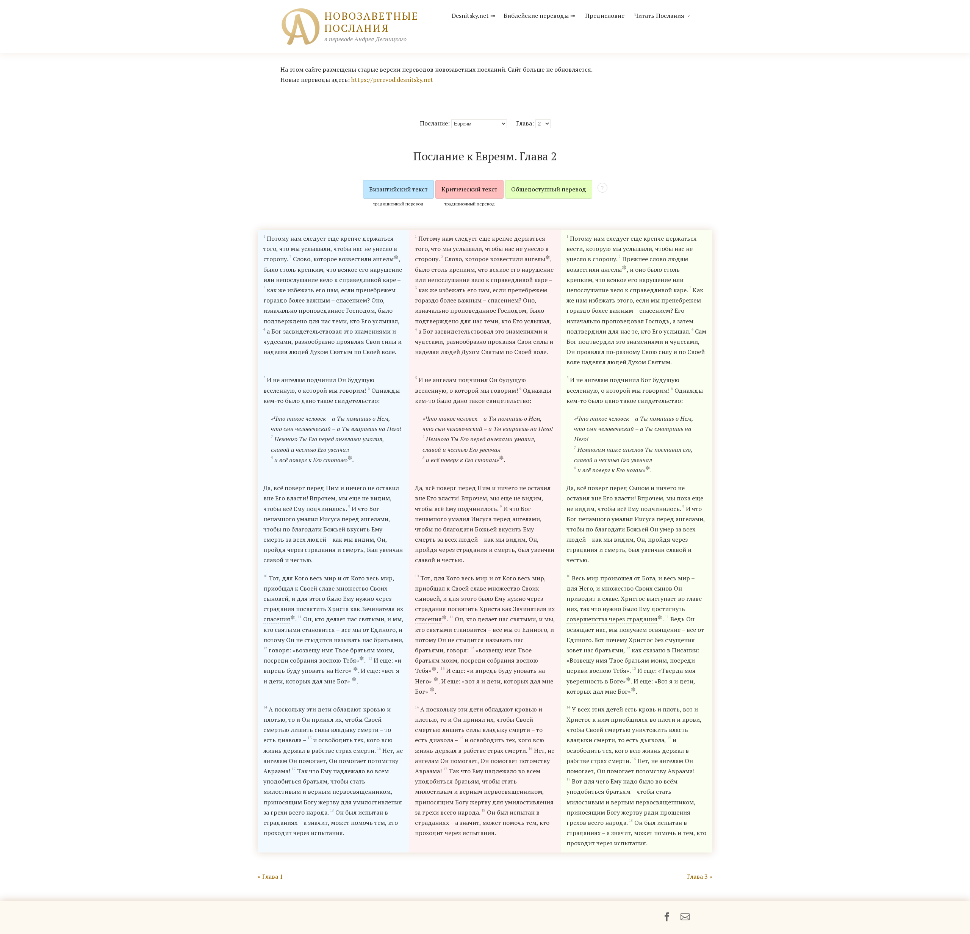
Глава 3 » (699, 876)
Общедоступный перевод (548, 189)
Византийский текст (398, 189)
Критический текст (469, 189)
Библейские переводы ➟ (539, 15)
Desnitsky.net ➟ (473, 15)
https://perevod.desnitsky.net (392, 79)
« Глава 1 (270, 876)
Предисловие (604, 15)
